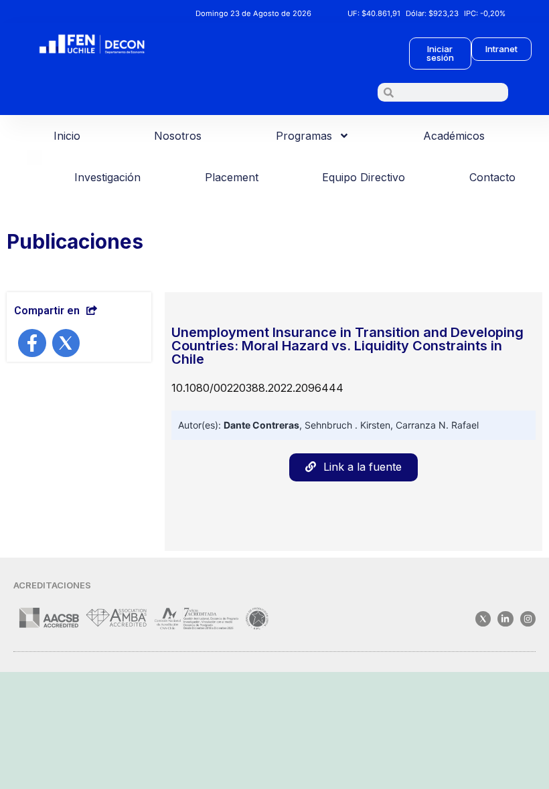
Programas (304, 135)
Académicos (454, 135)
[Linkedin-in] (505, 619)
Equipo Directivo (363, 177)
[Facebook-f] (32, 343)
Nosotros (178, 135)
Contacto (492, 177)
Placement (231, 177)
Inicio (67, 135)
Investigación (107, 177)
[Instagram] (528, 619)
